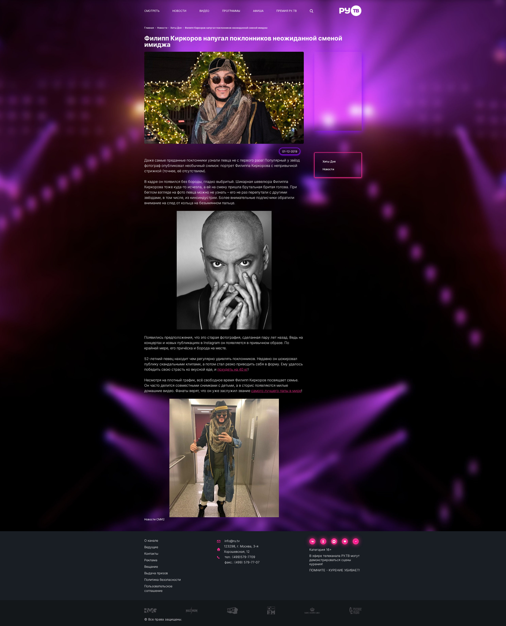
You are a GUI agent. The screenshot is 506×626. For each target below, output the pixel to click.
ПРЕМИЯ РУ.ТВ (286, 10)
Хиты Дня (176, 27)
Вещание (151, 567)
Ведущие (151, 547)
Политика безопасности (162, 580)
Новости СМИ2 (154, 519)
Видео (204, 10)
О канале (151, 540)
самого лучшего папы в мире (276, 391)
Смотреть (152, 10)
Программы (231, 10)
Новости (179, 10)
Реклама (150, 560)
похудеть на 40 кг (232, 369)
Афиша (258, 10)
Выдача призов (156, 573)
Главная (149, 27)
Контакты (151, 554)
